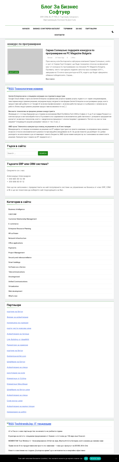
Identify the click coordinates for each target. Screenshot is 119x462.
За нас (79, 29)
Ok (86, 458)
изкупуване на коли (16, 373)
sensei (49, 58)
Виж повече (50, 79)
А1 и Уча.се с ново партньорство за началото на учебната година (35, 431)
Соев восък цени (15, 401)
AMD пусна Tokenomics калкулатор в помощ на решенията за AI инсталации (39, 127)
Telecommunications (16, 272)
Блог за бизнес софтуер (59, 9)
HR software (13, 233)
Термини (67, 29)
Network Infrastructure (17, 238)
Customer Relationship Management (22, 219)
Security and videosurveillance (19, 257)
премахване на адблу (16, 412)
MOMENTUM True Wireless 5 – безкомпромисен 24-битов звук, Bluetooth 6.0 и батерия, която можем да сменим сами (55, 441)
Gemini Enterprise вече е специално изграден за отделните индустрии (36, 96)
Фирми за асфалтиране (17, 317)
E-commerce (13, 224)
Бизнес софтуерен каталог (46, 29)
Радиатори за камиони (17, 345)
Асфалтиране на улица (17, 367)
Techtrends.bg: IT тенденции (32, 423)
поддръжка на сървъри (17, 323)
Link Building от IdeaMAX (18, 339)
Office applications (15, 243)
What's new (13, 72)
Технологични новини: (28, 88)
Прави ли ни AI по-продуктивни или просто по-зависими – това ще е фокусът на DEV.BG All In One (48, 446)
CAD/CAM (12, 214)
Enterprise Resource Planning (19, 229)
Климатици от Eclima (16, 378)
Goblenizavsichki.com (16, 356)
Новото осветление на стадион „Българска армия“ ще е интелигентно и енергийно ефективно (46, 450)
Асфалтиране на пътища (18, 334)
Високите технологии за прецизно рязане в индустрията (31, 111)
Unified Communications (17, 282)
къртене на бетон (15, 311)
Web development (15, 291)
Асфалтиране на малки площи (21, 406)
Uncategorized (14, 277)
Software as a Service (16, 267)
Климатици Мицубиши (17, 384)
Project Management (16, 253)
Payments (12, 248)
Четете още (95, 458)
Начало (26, 29)
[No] (116, 458)
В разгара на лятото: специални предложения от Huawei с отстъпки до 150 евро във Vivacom (46, 436)
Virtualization (13, 286)
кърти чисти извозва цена (19, 328)
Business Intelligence (16, 209)
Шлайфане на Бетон (16, 362)
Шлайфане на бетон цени (18, 389)
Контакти (59, 35)
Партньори (91, 29)
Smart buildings (14, 262)
